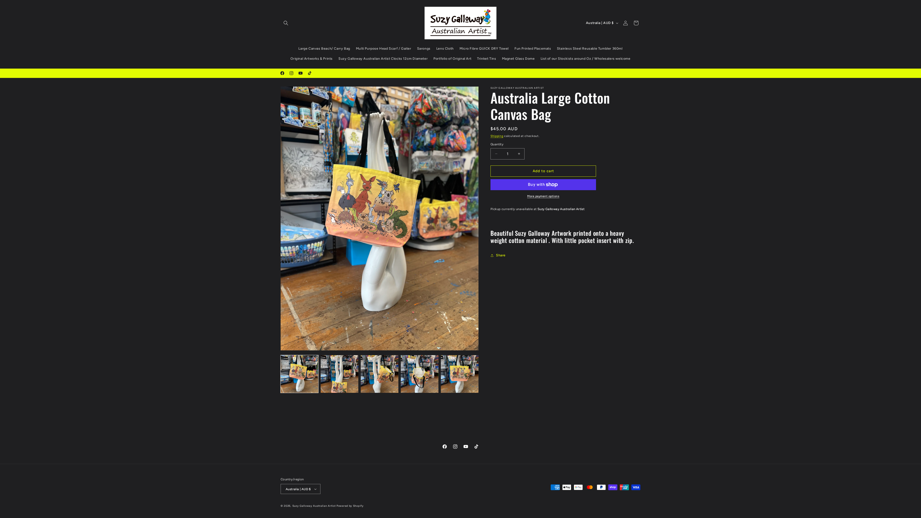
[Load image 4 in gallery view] (419, 374)
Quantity (496, 144)
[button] (286, 23)
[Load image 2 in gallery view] (339, 374)
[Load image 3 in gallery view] (379, 374)
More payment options (543, 196)
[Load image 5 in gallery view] (459, 374)
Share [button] (501, 255)
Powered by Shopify (350, 505)
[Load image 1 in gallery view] (299, 374)
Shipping (496, 136)
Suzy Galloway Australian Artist (314, 505)
